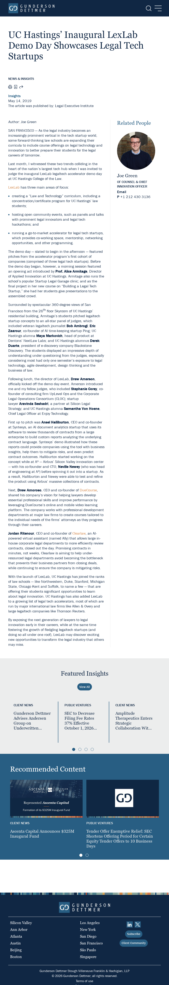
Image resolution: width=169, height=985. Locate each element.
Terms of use (84, 981)
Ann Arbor (18, 929)
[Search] (148, 8)
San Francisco (91, 943)
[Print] (10, 87)
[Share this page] (21, 87)
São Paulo (88, 950)
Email (121, 192)
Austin (15, 943)
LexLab (14, 187)
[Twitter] (138, 924)
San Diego (88, 936)
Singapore (88, 957)
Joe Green (127, 175)
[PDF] (16, 87)
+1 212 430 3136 (135, 197)
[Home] (31, 8)
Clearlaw (79, 533)
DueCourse (88, 490)
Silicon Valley (21, 923)
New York (88, 929)
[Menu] (157, 8)
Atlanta (16, 936)
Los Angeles (90, 923)
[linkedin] (130, 924)
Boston (16, 957)
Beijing (16, 950)
